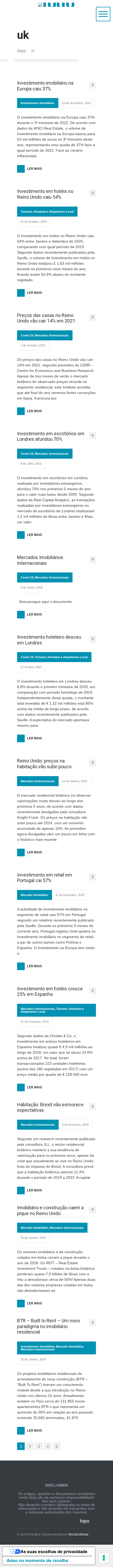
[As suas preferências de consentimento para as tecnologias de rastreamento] (104, 1558)
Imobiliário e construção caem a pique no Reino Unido (50, 1210)
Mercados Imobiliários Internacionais (40, 560)
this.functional (78, 1534)
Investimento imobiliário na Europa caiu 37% (45, 85)
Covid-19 (27, 335)
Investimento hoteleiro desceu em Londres (49, 640)
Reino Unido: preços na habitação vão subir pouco (44, 763)
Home (21, 51)
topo (84, 1521)
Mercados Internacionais (52, 335)
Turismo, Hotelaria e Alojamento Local (47, 211)
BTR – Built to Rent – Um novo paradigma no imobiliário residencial (48, 1326)
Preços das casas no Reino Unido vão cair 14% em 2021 (46, 318)
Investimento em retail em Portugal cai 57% (44, 877)
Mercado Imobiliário (34, 895)
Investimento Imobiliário (37, 103)
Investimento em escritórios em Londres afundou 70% (50, 436)
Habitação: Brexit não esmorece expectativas (50, 1107)
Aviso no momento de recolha (37, 1560)
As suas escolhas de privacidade (54, 1551)
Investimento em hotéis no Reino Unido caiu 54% (45, 194)
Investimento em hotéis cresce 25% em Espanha (50, 991)
